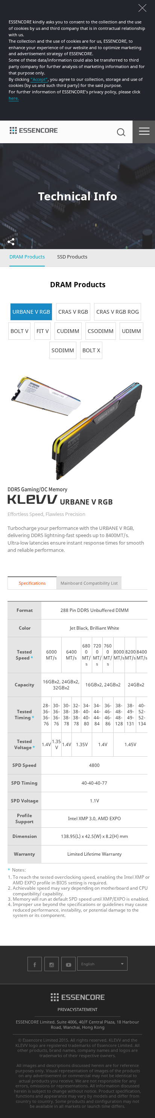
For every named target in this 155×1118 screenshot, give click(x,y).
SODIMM (63, 350)
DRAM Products (27, 256)
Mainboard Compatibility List (89, 583)
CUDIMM (68, 330)
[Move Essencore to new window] (78, 996)
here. (14, 98)
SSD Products (72, 256)
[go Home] (34, 132)
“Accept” (39, 79)
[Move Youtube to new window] (68, 964)
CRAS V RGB (73, 311)
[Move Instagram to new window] (51, 964)
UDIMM (131, 330)
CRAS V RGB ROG (117, 311)
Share (11, 241)
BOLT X (91, 350)
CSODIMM (101, 330)
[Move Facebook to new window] (34, 964)
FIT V (42, 330)
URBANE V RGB (31, 311)
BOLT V (19, 330)
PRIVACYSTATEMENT (77, 1009)
